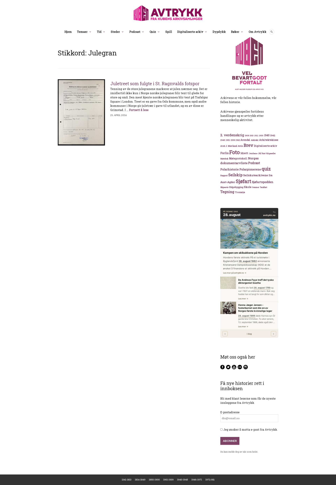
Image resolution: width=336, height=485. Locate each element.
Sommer (255, 187)
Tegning (227, 192)
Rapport (224, 175)
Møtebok (224, 158)
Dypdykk (219, 31)
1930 (261, 135)
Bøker (235, 31)
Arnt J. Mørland (228, 145)
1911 (256, 135)
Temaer (82, 31)
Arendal (245, 140)
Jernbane (253, 153)
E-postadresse (230, 412)
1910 (252, 135)
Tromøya (240, 192)
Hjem (68, 31)
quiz (266, 169)
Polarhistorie (229, 169)
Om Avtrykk (257, 31)
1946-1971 (196, 479)
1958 (233, 140)
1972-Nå (209, 479)
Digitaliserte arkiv (190, 31)
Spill (168, 31)
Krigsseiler (271, 153)
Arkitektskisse (268, 140)
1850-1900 (154, 479)
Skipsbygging (236, 187)
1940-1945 (182, 479)
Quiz (153, 31)
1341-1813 (126, 479)
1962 (238, 140)
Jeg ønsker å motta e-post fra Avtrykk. (250, 429)
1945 (222, 140)
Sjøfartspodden (262, 182)
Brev (248, 145)
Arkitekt (254, 140)
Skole (247, 187)
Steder (115, 31)
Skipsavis (224, 187)
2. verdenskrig (232, 135)
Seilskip (235, 174)
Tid (99, 31)
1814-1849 (140, 479)
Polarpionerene (250, 169)
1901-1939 (168, 479)
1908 (247, 135)
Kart (264, 153)
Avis (240, 145)
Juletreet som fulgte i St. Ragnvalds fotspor (155, 83)
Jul (259, 153)
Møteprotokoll (238, 158)
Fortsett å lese (139, 110)
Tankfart (263, 187)
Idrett (244, 153)
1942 (272, 135)
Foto (234, 152)
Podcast (134, 31)
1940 (267, 135)
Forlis (224, 153)
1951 (228, 140)
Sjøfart (243, 181)
